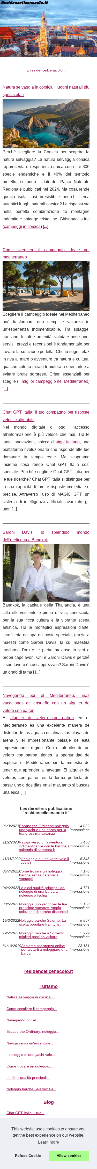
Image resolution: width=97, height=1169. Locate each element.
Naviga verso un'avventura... (29, 1043)
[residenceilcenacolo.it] (48, 28)
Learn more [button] (48, 1142)
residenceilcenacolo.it (47, 70)
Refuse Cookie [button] (28, 1155)
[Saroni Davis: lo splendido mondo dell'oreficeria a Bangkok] (46, 573)
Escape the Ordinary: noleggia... (32, 1031)
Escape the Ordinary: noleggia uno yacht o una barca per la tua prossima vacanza (44, 829)
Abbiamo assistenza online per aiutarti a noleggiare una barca (44, 949)
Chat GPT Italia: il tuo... (25, 1113)
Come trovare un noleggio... (29, 1066)
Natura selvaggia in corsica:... (30, 997)
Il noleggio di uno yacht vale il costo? (45, 860)
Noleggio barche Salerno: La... (31, 1089)
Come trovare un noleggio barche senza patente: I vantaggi (40, 875)
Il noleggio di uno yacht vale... (30, 1054)
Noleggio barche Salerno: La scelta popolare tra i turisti (42, 922)
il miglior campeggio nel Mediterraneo (53, 381)
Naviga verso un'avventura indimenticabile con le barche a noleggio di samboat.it (44, 846)
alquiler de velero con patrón (42, 718)
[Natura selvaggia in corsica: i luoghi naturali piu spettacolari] (46, 123)
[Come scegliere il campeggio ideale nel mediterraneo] (46, 286)
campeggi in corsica (22, 226)
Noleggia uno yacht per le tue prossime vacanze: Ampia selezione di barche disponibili (43, 907)
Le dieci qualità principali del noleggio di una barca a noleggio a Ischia (42, 891)
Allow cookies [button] (69, 1155)
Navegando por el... (22, 1020)
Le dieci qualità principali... (28, 1078)
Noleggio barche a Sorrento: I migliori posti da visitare (43, 935)
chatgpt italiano (65, 442)
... (45, 226)
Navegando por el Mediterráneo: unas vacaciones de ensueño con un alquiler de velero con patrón (46, 703)
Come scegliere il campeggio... (31, 1009)
